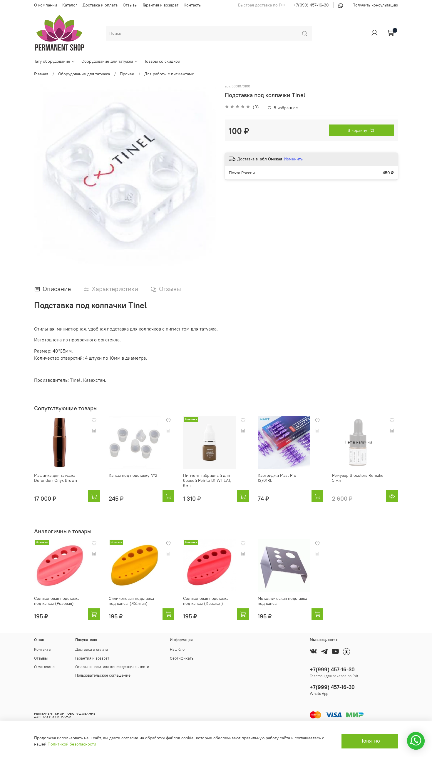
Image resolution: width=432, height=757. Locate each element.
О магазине (44, 667)
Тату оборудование (52, 61)
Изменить (293, 159)
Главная (41, 74)
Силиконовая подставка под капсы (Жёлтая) (131, 600)
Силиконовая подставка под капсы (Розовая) (56, 600)
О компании (45, 5)
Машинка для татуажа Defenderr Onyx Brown (55, 477)
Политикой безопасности (72, 744)
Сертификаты (182, 658)
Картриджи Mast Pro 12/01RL (277, 477)
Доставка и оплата (100, 5)
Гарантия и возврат (160, 5)
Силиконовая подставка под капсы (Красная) (205, 600)
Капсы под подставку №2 (133, 475)
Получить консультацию (375, 5)
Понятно (369, 741)
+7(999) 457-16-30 (311, 5)
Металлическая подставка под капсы (282, 600)
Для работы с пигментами (169, 74)
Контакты (193, 5)
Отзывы (130, 5)
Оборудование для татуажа (107, 61)
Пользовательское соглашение (102, 675)
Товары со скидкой (162, 61)
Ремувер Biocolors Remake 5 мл (358, 477)
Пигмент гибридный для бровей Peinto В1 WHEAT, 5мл (207, 480)
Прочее (127, 74)
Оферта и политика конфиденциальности (112, 667)
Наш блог (178, 649)
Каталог (69, 5)
